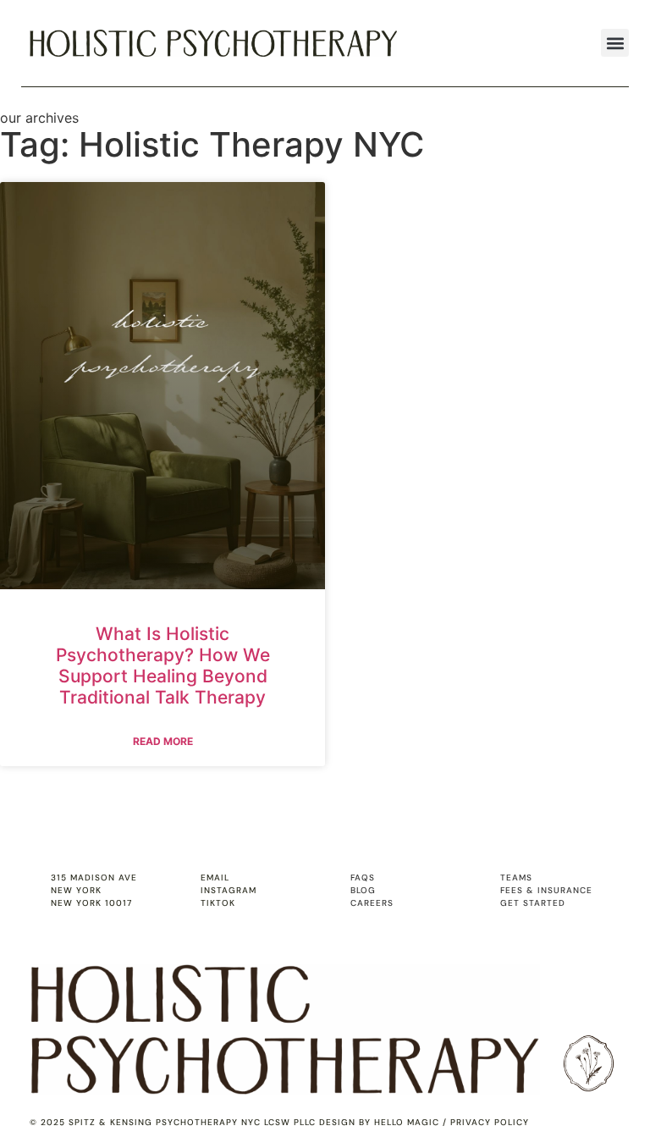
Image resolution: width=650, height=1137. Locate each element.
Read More (163, 741)
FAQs (362, 877)
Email (215, 877)
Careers (372, 902)
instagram (228, 890)
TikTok (218, 902)
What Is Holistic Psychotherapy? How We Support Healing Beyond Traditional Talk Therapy (163, 666)
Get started (532, 902)
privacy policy (489, 1122)
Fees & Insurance (546, 890)
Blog (363, 890)
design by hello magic (379, 1122)
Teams (516, 877)
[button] (615, 43)
